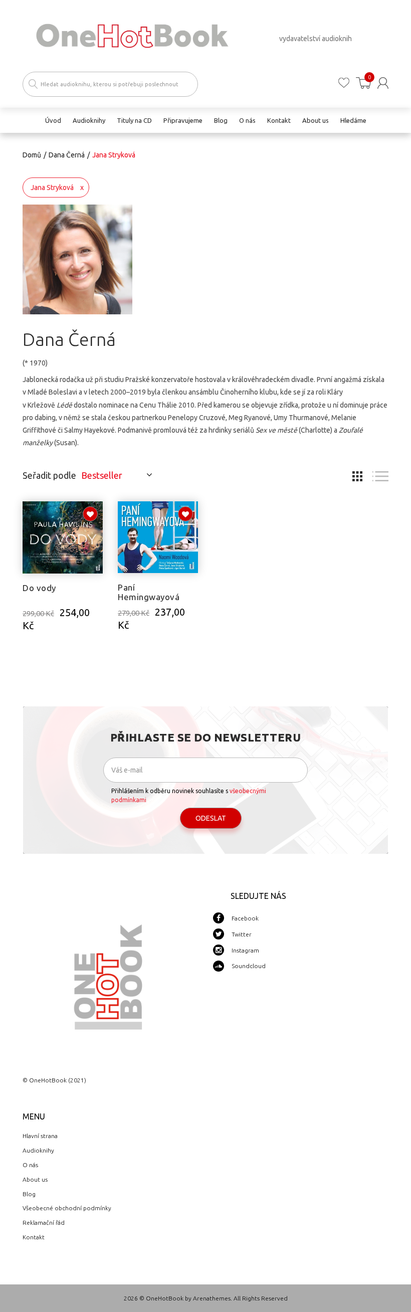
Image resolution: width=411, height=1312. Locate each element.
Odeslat (210, 818)
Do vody (39, 588)
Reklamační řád (44, 1222)
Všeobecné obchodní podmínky (67, 1208)
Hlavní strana (40, 1136)
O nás (30, 1165)
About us (35, 1179)
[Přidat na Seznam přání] (90, 513)
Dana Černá (67, 155)
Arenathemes (212, 1298)
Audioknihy (38, 1150)
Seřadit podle (49, 475)
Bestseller (101, 475)
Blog (29, 1194)
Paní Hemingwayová (148, 592)
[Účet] (382, 83)
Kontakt (34, 1237)
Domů (32, 155)
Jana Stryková (52, 187)
